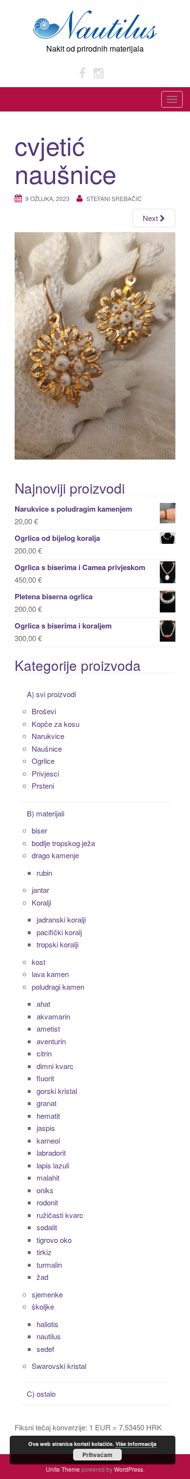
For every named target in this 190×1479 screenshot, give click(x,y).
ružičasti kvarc (60, 1215)
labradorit (51, 1152)
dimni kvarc (55, 1066)
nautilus (49, 1336)
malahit (48, 1177)
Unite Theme (63, 1469)
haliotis (47, 1324)
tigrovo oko (54, 1240)
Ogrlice (43, 761)
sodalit (47, 1227)
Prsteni (43, 785)
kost (38, 962)
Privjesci (45, 773)
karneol (48, 1140)
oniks (45, 1190)
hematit (48, 1115)
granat (47, 1103)
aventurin (51, 1041)
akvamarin (53, 1016)
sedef (45, 1349)
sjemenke (47, 1294)
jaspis (46, 1128)
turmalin (49, 1264)
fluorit (45, 1078)
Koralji (41, 902)
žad (42, 1277)
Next (151, 218)
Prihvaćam (97, 1454)
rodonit (47, 1202)
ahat (43, 1003)
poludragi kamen (58, 986)
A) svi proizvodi (51, 694)
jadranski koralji (61, 919)
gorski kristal (57, 1091)
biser (39, 830)
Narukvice (48, 736)
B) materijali (45, 813)
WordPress (128, 1469)
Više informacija (135, 1443)
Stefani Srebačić (114, 198)
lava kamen (50, 974)
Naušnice (47, 748)
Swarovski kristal (59, 1366)
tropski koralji (57, 944)
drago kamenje (55, 855)
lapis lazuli (53, 1165)
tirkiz (44, 1252)
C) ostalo (41, 1393)
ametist (48, 1028)
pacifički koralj (59, 932)
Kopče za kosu (55, 724)
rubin (44, 873)
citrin (44, 1053)
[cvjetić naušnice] (95, 344)
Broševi (44, 711)
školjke (43, 1306)
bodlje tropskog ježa (63, 843)
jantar (40, 890)
